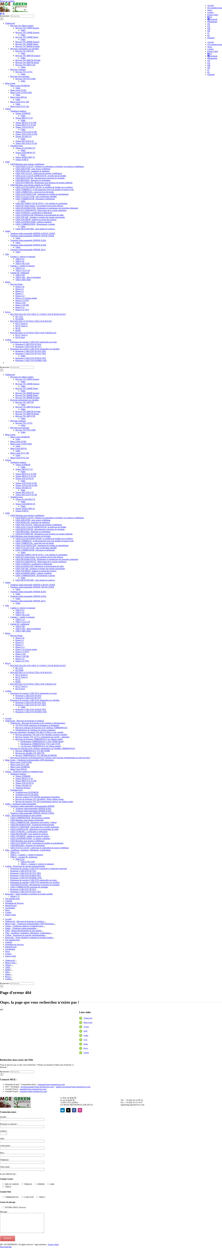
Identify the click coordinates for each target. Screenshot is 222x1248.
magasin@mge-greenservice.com (51, 1084)
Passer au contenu (7, 1)
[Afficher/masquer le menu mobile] (1, 13)
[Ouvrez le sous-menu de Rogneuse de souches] (11, 977)
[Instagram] (80, 1110)
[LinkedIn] (62, 1110)
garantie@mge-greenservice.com (33, 1089)
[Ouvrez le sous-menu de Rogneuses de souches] (12, 979)
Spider (86, 1035)
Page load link (6, 1247)
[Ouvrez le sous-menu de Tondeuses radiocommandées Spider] (11, 970)
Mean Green (88, 1022)
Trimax (86, 1027)
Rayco (86, 1048)
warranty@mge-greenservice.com (33, 1091)
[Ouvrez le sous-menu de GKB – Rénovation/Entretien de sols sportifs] (42, 931)
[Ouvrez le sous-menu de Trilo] (10, 972)
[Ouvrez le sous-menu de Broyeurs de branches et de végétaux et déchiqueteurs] (16, 961)
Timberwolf (88, 1018)
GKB (85, 1031)
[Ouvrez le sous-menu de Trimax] (12, 965)
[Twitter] (68, 1110)
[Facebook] (74, 1110)
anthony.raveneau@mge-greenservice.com (73, 1087)
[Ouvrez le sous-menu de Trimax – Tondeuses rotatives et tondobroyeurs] (44, 926)
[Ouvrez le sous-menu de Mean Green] (16, 963)
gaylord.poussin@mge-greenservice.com (37, 1087)
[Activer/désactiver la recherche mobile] (3, 13)
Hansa (86, 1044)
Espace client (53, 1244)
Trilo (85, 1040)
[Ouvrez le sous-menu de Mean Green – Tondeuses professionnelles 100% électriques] (55, 924)
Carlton (86, 1053)
